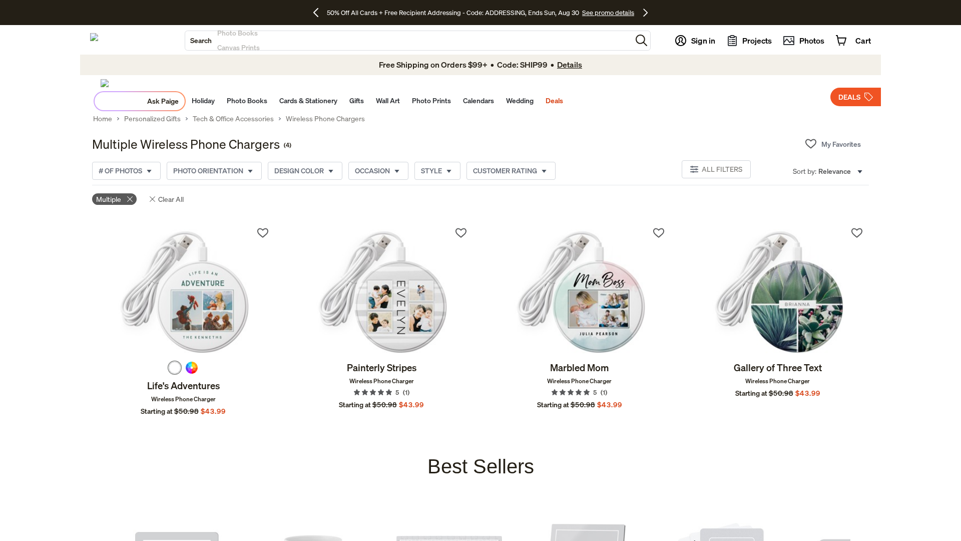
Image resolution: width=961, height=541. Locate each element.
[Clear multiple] (130, 199)
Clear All (171, 199)
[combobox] (408, 40)
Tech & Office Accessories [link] (233, 118)
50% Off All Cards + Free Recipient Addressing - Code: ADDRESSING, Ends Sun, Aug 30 (453, 12)
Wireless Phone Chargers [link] (325, 118)
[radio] (175, 368)
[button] (641, 40)
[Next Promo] (645, 13)
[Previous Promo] (319, 12)
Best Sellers (480, 466)
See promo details (608, 12)
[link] (183, 291)
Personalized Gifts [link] (152, 118)
